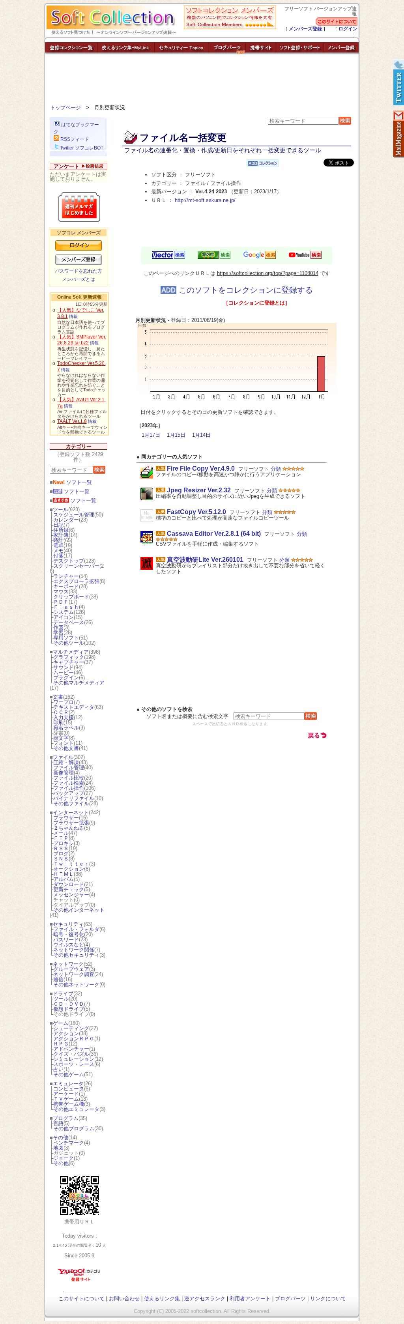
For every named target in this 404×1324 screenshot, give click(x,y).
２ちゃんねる (68, 828)
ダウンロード (68, 884)
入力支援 (63, 717)
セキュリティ (68, 924)
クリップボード (71, 597)
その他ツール (68, 643)
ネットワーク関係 (73, 950)
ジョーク (63, 1158)
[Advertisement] (202, 81)
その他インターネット (79, 910)
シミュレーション (73, 1059)
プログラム (66, 1118)
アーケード (66, 1094)
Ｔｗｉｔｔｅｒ (71, 864)
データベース (68, 622)
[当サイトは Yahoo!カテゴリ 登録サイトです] (79, 1281)
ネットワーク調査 (73, 974)
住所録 (61, 530)
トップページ (65, 107)
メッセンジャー (71, 895)
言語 (58, 1123)
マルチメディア (71, 652)
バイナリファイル (73, 798)
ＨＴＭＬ (63, 874)
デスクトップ (68, 561)
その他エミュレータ (76, 1109)
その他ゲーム (68, 1074)
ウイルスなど (68, 945)
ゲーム (60, 1023)
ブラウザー (66, 818)
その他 (60, 1138)
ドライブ (63, 994)
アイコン (63, 617)
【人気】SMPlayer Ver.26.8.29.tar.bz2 (81, 340)
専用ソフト (66, 638)
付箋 (58, 556)
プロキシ (63, 843)
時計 (58, 540)
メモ (58, 551)
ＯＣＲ (61, 712)
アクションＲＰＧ (73, 1039)
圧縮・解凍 (66, 762)
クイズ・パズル (71, 1054)
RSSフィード (74, 139)
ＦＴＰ (61, 838)
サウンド (63, 667)
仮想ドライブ (68, 1009)
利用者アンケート (250, 1299)
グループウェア (71, 969)
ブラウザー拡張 (71, 823)
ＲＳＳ (61, 848)
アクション (66, 1033)
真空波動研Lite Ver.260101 (205, 559)
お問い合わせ (124, 1299)
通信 (58, 979)
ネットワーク (68, 964)
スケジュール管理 (73, 515)
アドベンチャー (71, 1049)
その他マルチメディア (79, 683)
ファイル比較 (68, 778)
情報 (73, 316)
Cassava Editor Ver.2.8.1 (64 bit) (214, 533)
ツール (60, 509)
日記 (58, 525)
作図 (58, 627)
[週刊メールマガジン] (398, 134)
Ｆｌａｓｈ (66, 607)
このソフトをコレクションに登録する (244, 290)
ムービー (63, 672)
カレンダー (66, 520)
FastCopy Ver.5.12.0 (196, 512)
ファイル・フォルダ (76, 929)
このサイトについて (81, 1299)
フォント (63, 743)
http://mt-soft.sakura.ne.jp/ (205, 200)
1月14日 (201, 435)
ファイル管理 (68, 767)
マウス (61, 592)
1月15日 (176, 435)
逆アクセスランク (204, 1299)
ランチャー (66, 576)
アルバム (63, 879)
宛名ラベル (66, 728)
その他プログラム (73, 1128)
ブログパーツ (290, 1299)
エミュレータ (68, 1084)
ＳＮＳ (61, 859)
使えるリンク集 (162, 1299)
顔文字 (61, 738)
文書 (58, 697)
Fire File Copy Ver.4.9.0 (201, 468)
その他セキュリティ (76, 955)
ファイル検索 (68, 783)
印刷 (58, 723)
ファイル (63, 757)
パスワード (66, 940)
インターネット (71, 812)
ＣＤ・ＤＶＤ (68, 1004)
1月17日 (151, 435)
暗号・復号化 (68, 934)
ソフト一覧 (72, 482)
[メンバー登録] (341, 52)
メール (61, 833)
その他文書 (66, 748)
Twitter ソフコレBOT (81, 148)
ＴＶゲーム (66, 1099)
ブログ (61, 853)
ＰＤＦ (61, 602)
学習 (58, 633)
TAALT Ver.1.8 (72, 421)
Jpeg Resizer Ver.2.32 (199, 490)
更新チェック (68, 889)
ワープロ (63, 702)
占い (58, 1069)
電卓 (58, 545)
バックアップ (68, 793)
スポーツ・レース (73, 1064)
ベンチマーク (68, 1143)
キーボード (66, 586)
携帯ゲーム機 (68, 1104)
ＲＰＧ (61, 1044)
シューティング (71, 1028)
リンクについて (328, 1299)
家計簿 (61, 535)
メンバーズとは (78, 279)
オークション (68, 869)
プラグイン (66, 678)
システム (63, 612)
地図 (58, 1148)
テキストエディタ (73, 707)
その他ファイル (71, 803)
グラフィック (68, 657)
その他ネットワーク (76, 984)
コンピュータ (68, 1089)
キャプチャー (68, 662)
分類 (276, 469)
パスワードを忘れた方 (78, 271)
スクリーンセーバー (76, 566)
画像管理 (63, 773)
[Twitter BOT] (398, 83)
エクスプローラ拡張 (76, 581)
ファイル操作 (68, 788)
